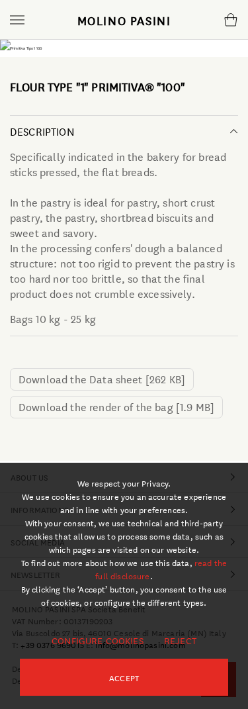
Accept (124, 677)
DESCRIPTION (42, 130)
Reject (180, 640)
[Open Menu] (17, 20)
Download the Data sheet (102, 378)
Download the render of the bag (116, 406)
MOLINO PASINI (124, 19)
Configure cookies (98, 640)
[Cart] (230, 20)
